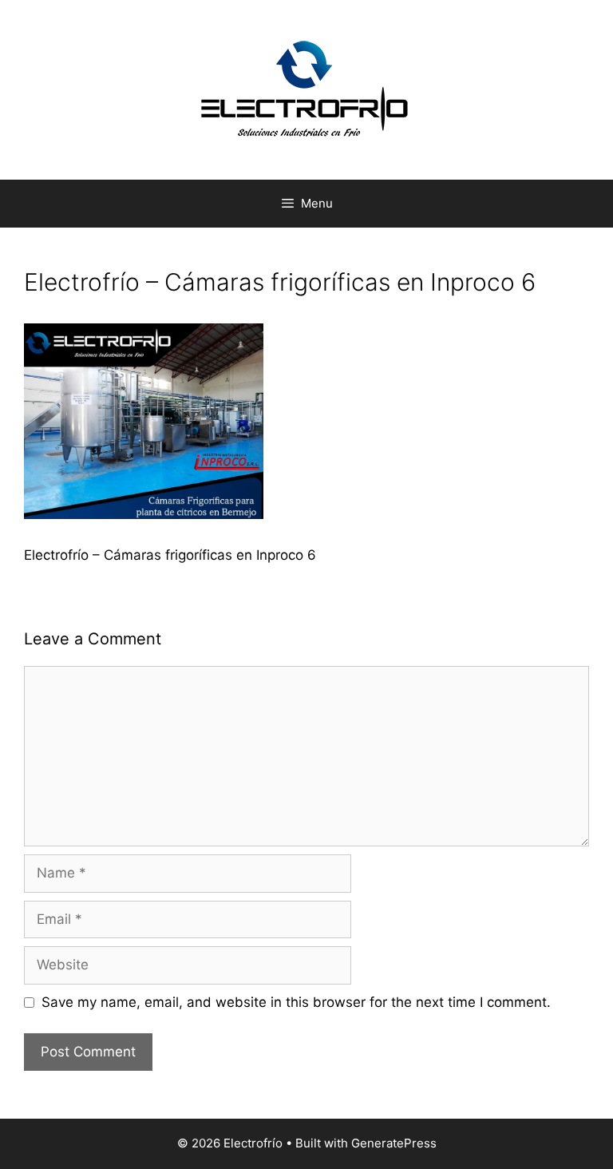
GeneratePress (394, 1143)
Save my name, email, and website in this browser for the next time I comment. (296, 1002)
